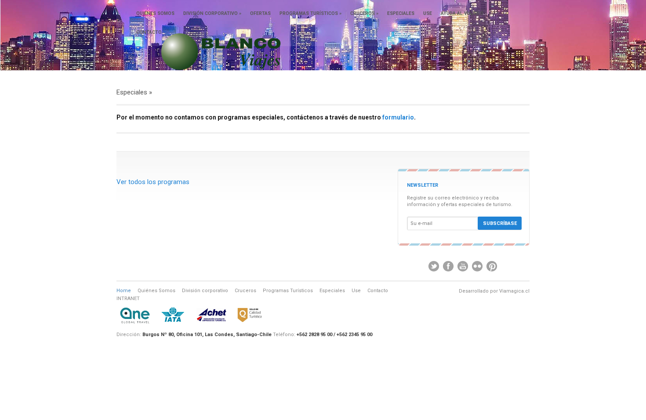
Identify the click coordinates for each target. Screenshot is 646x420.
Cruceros (364, 13)
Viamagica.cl (514, 291)
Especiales (400, 13)
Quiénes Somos (156, 290)
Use (427, 13)
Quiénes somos (155, 13)
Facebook (448, 266)
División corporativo (212, 13)
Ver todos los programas (152, 182)
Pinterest (491, 266)
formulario (398, 117)
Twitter (433, 266)
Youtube (462, 266)
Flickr (477, 266)
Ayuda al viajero (462, 13)
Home (123, 290)
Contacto (149, 32)
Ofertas (260, 13)
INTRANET (128, 298)
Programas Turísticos (310, 13)
